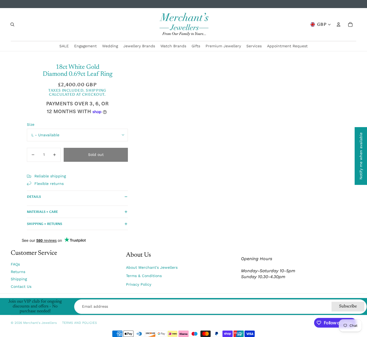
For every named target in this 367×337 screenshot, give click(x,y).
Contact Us (21, 286)
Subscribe (348, 306)
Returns (18, 272)
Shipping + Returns (44, 224)
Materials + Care (42, 212)
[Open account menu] (338, 24)
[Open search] (12, 24)
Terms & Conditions (144, 276)
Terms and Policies (79, 323)
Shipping (19, 279)
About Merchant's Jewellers (152, 267)
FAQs (15, 264)
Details (34, 197)
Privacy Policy (138, 284)
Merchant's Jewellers (40, 323)
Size (30, 124)
